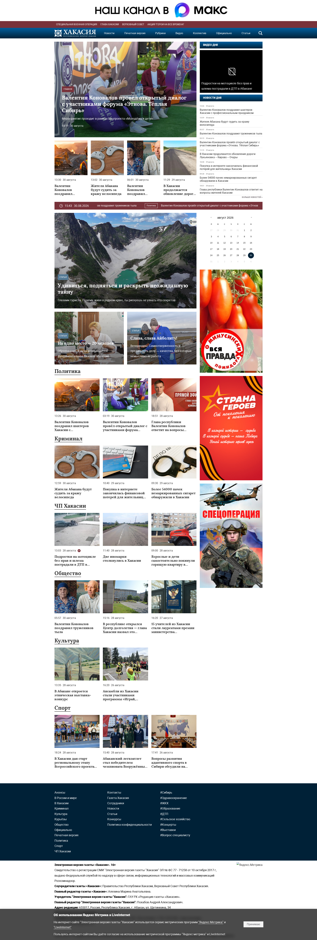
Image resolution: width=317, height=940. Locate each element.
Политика (67, 371)
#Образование (170, 808)
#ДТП (164, 814)
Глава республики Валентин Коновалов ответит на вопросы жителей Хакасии (231, 191)
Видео (179, 33)
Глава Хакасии (109, 24)
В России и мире (65, 798)
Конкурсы (114, 819)
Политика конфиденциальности (129, 824)
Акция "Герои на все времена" (165, 24)
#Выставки (168, 830)
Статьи (246, 33)
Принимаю (253, 924)
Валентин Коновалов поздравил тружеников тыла (231, 133)
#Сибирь (166, 792)
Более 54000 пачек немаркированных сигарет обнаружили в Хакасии (228, 179)
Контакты (114, 792)
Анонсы (59, 792)
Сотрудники (115, 803)
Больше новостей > (252, 197)
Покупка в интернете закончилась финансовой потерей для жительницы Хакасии (229, 167)
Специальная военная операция (76, 24)
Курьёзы (60, 819)
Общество (67, 573)
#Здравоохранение (173, 798)
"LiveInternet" (62, 927)
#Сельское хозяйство (175, 819)
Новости (109, 33)
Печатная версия (134, 33)
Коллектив (199, 33)
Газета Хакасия (118, 798)
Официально (224, 33)
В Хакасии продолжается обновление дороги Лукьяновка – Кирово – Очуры (227, 155)
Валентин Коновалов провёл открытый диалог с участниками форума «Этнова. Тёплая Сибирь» (230, 144)
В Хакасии (238, 205)
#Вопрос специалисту (175, 835)
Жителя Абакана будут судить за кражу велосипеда (224, 123)
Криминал (68, 438)
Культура (66, 640)
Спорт (62, 707)
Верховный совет (133, 24)
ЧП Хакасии (70, 505)
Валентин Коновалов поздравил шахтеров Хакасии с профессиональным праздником (227, 111)
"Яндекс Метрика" (210, 922)
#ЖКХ (164, 803)
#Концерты (168, 824)
